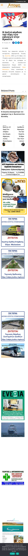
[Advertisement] (14, 295)
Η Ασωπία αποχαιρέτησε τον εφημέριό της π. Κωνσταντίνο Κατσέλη (13, 114)
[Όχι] (26, 549)
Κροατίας (7, 56)
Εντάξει (12, 553)
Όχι (17, 553)
